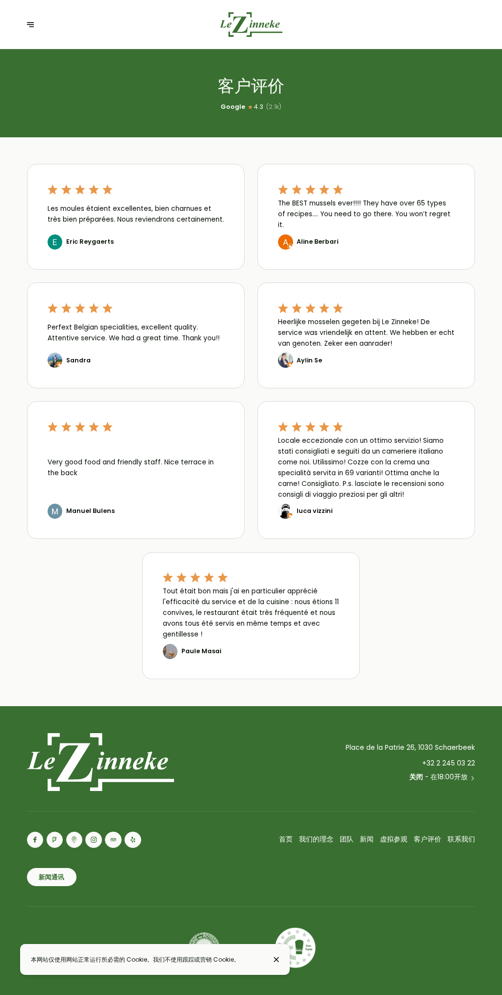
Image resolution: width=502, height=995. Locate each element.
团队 (346, 839)
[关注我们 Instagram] (93, 840)
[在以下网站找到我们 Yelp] (133, 840)
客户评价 (427, 839)
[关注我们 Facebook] (35, 840)
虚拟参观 (393, 839)
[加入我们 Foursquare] (55, 840)
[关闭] (276, 959)
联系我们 (461, 839)
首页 (286, 839)
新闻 (367, 839)
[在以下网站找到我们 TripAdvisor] (113, 840)
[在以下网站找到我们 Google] (74, 840)
